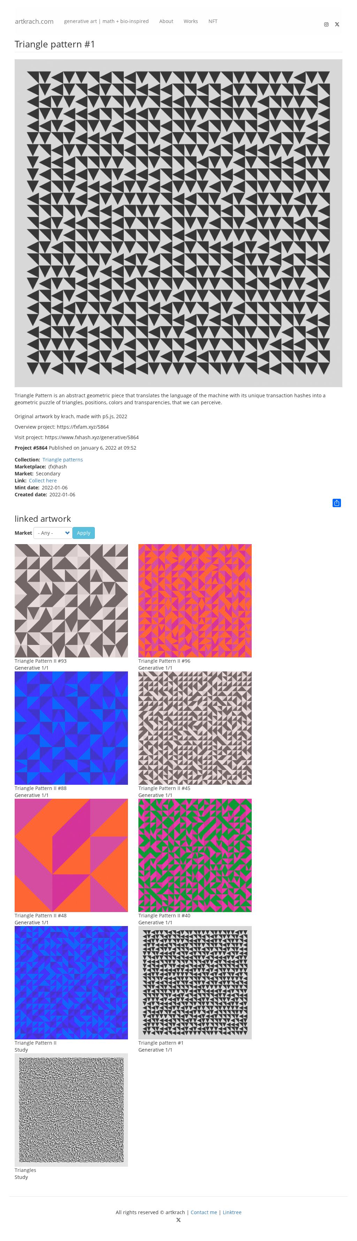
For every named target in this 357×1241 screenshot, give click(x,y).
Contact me (204, 1212)
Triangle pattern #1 (161, 1042)
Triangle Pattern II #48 (41, 915)
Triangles (25, 1170)
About (166, 21)
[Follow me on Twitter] (337, 22)
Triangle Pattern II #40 (164, 915)
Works (191, 21)
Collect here (43, 480)
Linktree (232, 1212)
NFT (213, 21)
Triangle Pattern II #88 (41, 788)
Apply (83, 532)
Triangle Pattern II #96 (164, 660)
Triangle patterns (63, 459)
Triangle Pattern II (35, 1042)
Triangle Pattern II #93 (41, 660)
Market (23, 532)
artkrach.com (34, 21)
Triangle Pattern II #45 (164, 788)
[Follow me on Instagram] (326, 22)
